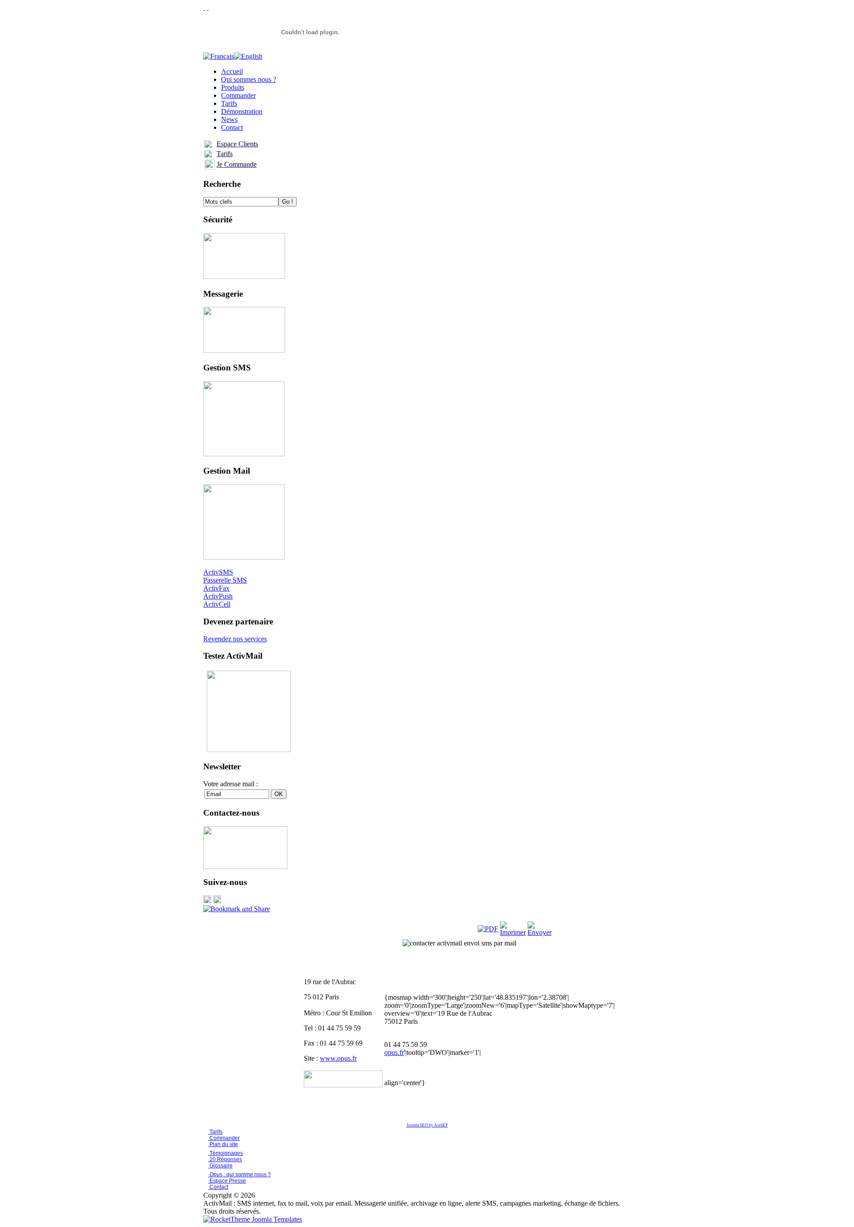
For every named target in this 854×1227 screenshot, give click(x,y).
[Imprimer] (513, 932)
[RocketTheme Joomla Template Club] (252, 1219)
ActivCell (216, 604)
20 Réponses (225, 1159)
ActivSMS (218, 572)
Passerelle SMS (225, 580)
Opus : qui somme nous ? (239, 1174)
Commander (224, 1138)
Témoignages (225, 1153)
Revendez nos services (235, 639)
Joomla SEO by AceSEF (427, 1125)
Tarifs (215, 1132)
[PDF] (488, 929)
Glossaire (220, 1166)
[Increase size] (204, 7)
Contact (218, 1187)
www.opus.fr (338, 1058)
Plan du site (223, 1144)
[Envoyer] (540, 932)
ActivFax (216, 588)
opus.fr (394, 1052)
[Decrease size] (208, 7)
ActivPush (218, 596)
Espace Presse (227, 1181)
